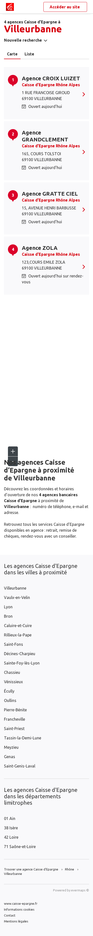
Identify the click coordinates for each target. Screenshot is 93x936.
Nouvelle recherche (23, 40)
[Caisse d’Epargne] (10, 7)
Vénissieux (13, 682)
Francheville (14, 719)
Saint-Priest (14, 728)
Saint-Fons (13, 644)
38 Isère (11, 828)
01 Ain (9, 818)
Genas (9, 756)
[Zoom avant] (13, 451)
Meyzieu (11, 747)
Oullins (10, 700)
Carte (12, 54)
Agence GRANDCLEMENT (45, 135)
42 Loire (11, 837)
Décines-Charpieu (19, 653)
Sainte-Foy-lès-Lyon (22, 663)
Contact (9, 915)
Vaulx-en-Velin (17, 597)
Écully (9, 691)
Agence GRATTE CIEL (50, 193)
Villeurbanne (15, 588)
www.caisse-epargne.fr (20, 903)
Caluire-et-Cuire (18, 625)
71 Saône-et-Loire (20, 846)
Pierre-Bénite (15, 710)
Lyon (8, 607)
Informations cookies (19, 909)
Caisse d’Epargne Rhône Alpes (51, 85)
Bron (8, 616)
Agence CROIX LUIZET (51, 78)
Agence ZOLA (40, 248)
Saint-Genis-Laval (19, 766)
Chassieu (12, 672)
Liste (29, 54)
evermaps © (80, 890)
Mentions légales (16, 921)
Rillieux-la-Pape (17, 635)
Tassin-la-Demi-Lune (22, 738)
